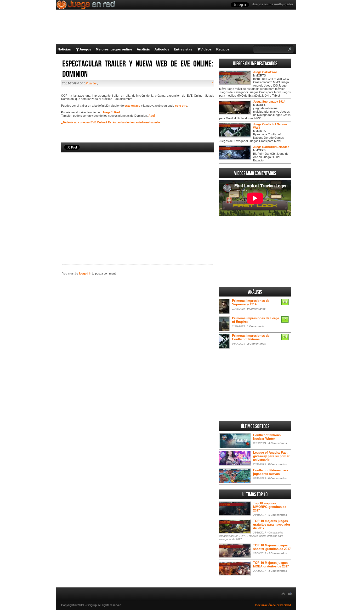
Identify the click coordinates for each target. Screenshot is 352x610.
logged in (85, 273)
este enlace (132, 105)
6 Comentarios (277, 514)
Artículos (161, 49)
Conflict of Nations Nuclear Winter (267, 436)
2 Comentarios (256, 343)
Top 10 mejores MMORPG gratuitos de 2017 (269, 506)
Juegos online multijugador (272, 4)
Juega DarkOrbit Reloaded (271, 147)
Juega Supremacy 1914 (269, 101)
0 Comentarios (256, 308)
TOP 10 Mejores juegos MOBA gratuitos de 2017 (271, 564)
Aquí (151, 115)
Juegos (85, 49)
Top (290, 594)
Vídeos (206, 49)
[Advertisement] (137, 200)
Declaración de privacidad (273, 605)
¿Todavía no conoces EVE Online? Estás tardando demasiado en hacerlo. (110, 122)
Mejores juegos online (114, 49)
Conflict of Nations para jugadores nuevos (270, 472)
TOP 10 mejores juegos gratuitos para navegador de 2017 (271, 524)
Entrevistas (183, 49)
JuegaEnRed (111, 112)
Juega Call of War (265, 72)
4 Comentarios (277, 570)
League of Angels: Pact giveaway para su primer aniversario (271, 456)
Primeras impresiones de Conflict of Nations (250, 337)
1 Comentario (255, 326)
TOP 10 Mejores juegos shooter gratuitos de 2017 (272, 547)
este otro (181, 105)
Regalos (223, 49)
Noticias (64, 49)
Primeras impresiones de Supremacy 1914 (250, 302)
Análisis (143, 49)
